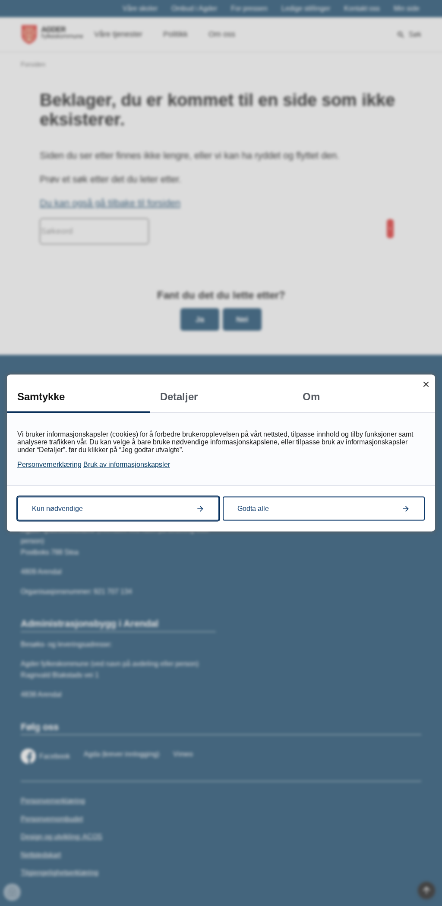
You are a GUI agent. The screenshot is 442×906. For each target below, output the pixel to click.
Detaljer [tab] (179, 396)
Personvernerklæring (49, 464)
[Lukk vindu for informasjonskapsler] (426, 384)
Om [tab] (311, 396)
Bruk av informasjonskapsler (126, 464)
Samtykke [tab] (41, 396)
